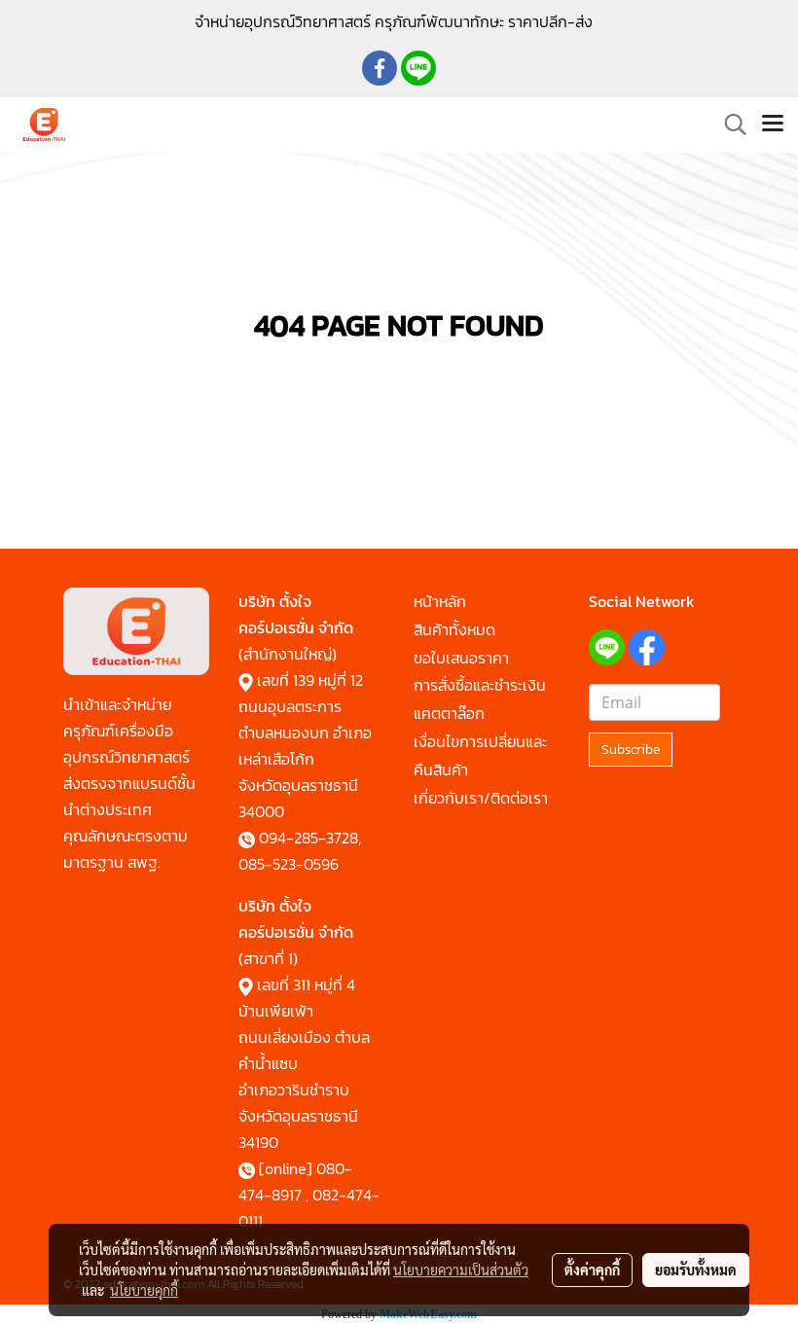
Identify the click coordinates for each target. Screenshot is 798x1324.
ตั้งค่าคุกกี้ (592, 1269)
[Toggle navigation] (772, 124)
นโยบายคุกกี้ (144, 1290)
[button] (728, 124)
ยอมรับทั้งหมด (696, 1269)
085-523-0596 (288, 864)
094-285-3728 (308, 837)
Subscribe (630, 749)
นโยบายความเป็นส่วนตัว (460, 1269)
